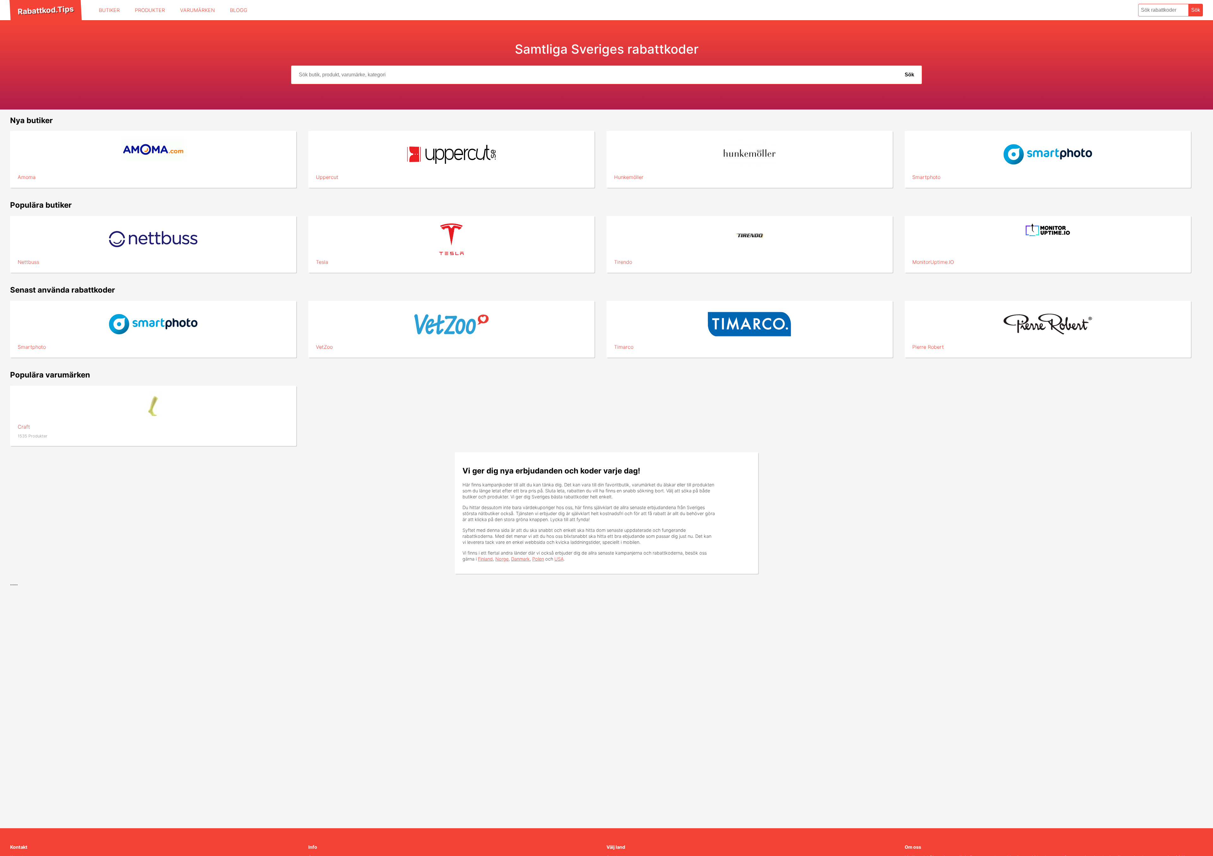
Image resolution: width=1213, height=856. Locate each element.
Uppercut (327, 177)
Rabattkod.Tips (45, 10)
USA (559, 559)
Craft (24, 427)
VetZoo (324, 347)
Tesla (322, 262)
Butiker (109, 10)
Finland (485, 559)
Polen (538, 559)
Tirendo (623, 262)
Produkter (150, 10)
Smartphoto (926, 177)
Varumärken (197, 10)
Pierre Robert (928, 347)
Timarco (623, 347)
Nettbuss (28, 262)
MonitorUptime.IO (933, 262)
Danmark (520, 559)
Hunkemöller (628, 177)
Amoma (27, 177)
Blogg (238, 10)
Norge (502, 559)
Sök (1195, 10)
